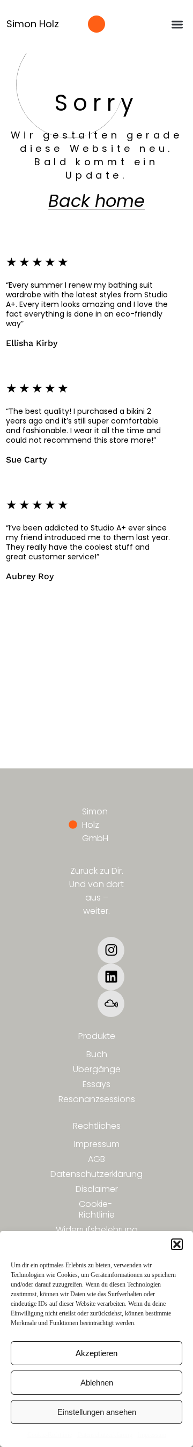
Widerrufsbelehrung (96, 1229)
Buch (96, 1054)
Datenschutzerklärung (104, 1434)
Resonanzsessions (96, 1099)
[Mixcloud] (111, 1003)
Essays (96, 1084)
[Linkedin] (111, 977)
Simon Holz (32, 23)
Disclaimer (97, 1189)
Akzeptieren (96, 1353)
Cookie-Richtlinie (49, 1434)
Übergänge (97, 1069)
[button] (177, 1244)
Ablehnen (96, 1382)
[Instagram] (111, 950)
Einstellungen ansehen (96, 1412)
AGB (96, 1159)
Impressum (152, 1434)
